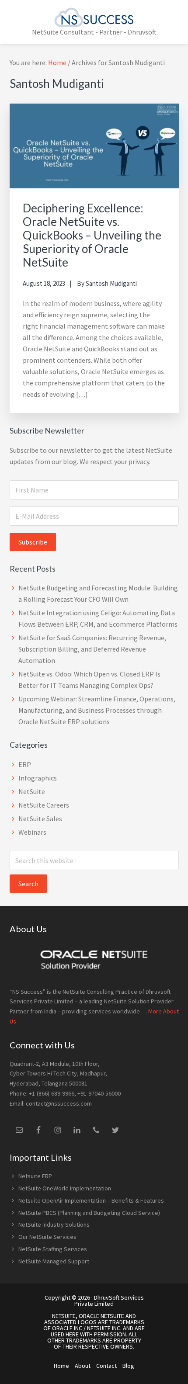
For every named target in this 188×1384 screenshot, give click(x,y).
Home (61, 1366)
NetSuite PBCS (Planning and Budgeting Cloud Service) (89, 1213)
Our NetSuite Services (47, 1237)
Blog (128, 1366)
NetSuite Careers (43, 805)
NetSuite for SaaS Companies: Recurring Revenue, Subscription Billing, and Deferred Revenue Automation (92, 649)
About (83, 1366)
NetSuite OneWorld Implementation (64, 1188)
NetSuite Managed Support (53, 1261)
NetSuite (31, 791)
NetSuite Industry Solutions (54, 1224)
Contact (106, 1366)
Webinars (32, 832)
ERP (24, 764)
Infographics (37, 778)
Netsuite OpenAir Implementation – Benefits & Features (91, 1200)
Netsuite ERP (35, 1176)
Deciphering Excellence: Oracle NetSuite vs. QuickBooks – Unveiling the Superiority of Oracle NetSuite (92, 235)
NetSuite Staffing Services (52, 1249)
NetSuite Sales (40, 818)
